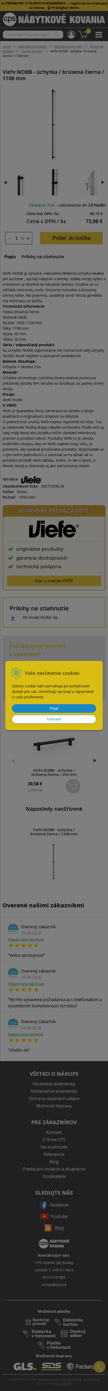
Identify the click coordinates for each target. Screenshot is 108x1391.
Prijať (54, 708)
